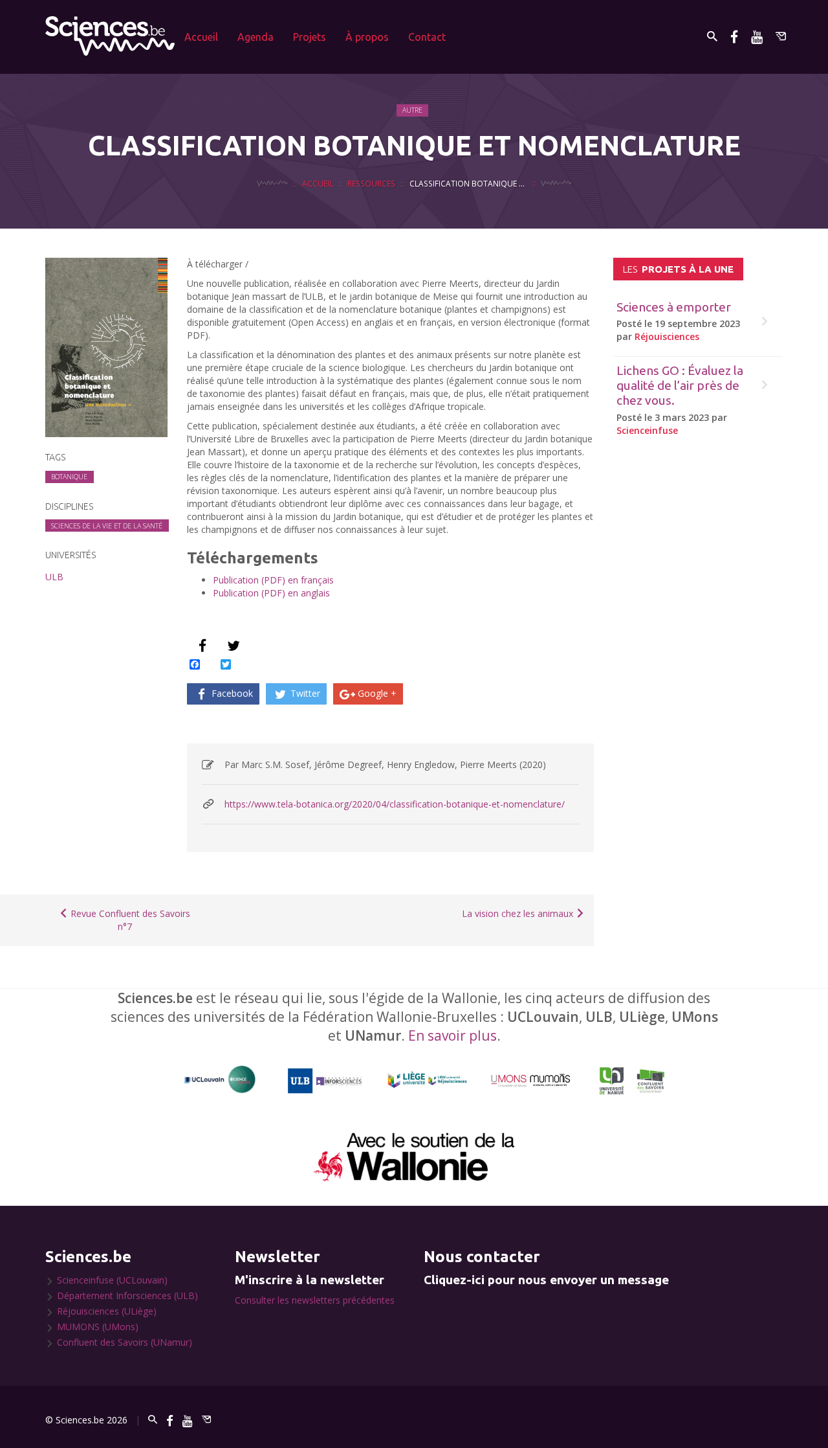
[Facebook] (734, 36)
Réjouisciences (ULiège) (107, 1311)
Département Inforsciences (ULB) (127, 1295)
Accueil (201, 37)
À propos (367, 37)
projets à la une (678, 269)
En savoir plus (452, 1035)
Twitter (304, 693)
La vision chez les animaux (519, 913)
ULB (54, 577)
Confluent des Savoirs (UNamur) (124, 1342)
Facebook (231, 693)
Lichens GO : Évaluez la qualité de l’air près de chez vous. (679, 385)
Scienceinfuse (647, 430)
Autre (412, 110)
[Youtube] (757, 36)
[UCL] (220, 1080)
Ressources (371, 183)
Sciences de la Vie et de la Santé (106, 525)
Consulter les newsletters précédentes (315, 1300)
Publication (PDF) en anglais (271, 593)
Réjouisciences (667, 336)
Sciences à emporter (673, 307)
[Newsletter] (780, 36)
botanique (69, 476)
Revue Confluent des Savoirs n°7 (129, 920)
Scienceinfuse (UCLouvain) (112, 1280)
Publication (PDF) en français (273, 580)
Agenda (255, 37)
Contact (427, 37)
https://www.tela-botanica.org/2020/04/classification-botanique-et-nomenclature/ (394, 804)
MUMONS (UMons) (97, 1326)
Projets (309, 37)
